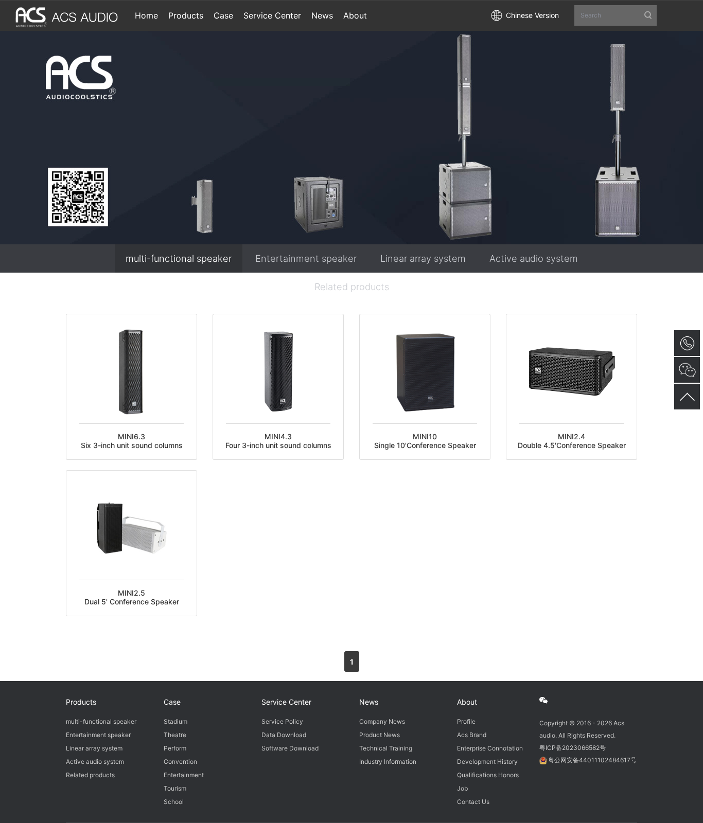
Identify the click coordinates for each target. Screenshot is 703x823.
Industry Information (387, 761)
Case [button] (223, 15)
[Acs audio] (67, 14)
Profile (466, 721)
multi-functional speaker (179, 258)
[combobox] (615, 16)
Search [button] (591, 15)
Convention (180, 761)
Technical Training (385, 748)
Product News (379, 735)
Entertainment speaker (306, 258)
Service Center (286, 701)
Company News (382, 721)
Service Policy (282, 721)
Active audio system (533, 258)
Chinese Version (532, 15)
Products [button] (185, 15)
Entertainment (184, 775)
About (467, 701)
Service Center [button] (272, 15)
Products (81, 701)
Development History (487, 761)
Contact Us (473, 802)
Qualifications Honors (488, 775)
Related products (351, 286)
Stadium (175, 721)
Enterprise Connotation (490, 748)
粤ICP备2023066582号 (572, 748)
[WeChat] (549, 700)
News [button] (322, 15)
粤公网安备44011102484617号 (592, 760)
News (368, 701)
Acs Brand (471, 735)
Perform (175, 748)
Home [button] (146, 15)
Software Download (290, 748)
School (174, 802)
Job (462, 788)
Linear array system (423, 258)
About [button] (355, 15)
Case (172, 701)
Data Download (283, 735)
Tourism (175, 788)
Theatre (175, 735)
